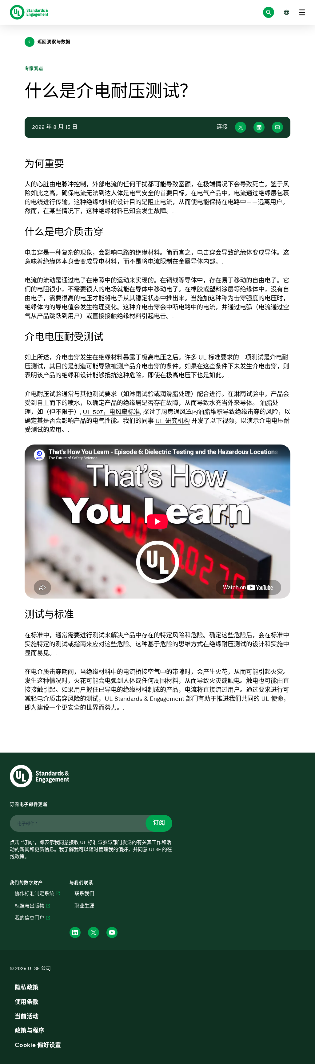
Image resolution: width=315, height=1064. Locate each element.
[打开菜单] (302, 12)
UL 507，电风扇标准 (111, 412)
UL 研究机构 (172, 421)
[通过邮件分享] (277, 127)
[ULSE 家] (29, 12)
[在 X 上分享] (240, 127)
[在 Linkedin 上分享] (259, 127)
